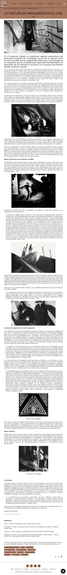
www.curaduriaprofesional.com (12, 514)
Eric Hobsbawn (15, 554)
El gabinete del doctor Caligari (12, 547)
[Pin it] (61, 556)
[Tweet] (58, 556)
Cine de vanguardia (29, 552)
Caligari (22, 547)
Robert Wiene (29, 547)
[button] (40, 3)
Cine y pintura (24, 554)
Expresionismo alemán (10, 552)
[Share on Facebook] (55, 556)
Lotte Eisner (7, 554)
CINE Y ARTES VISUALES (13, 8)
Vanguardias (20, 552)
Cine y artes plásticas (10, 549)
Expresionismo (31, 549)
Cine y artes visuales (21, 549)
